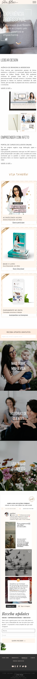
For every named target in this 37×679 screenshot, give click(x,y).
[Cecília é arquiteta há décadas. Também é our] (18, 590)
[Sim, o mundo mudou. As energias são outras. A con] (18, 562)
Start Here (5, 657)
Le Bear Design (19, 674)
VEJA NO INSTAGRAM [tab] (10, 508)
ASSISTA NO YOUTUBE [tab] (28, 508)
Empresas (24, 657)
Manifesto (15, 657)
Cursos (33, 657)
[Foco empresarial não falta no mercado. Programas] (18, 535)
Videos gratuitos (18, 661)
